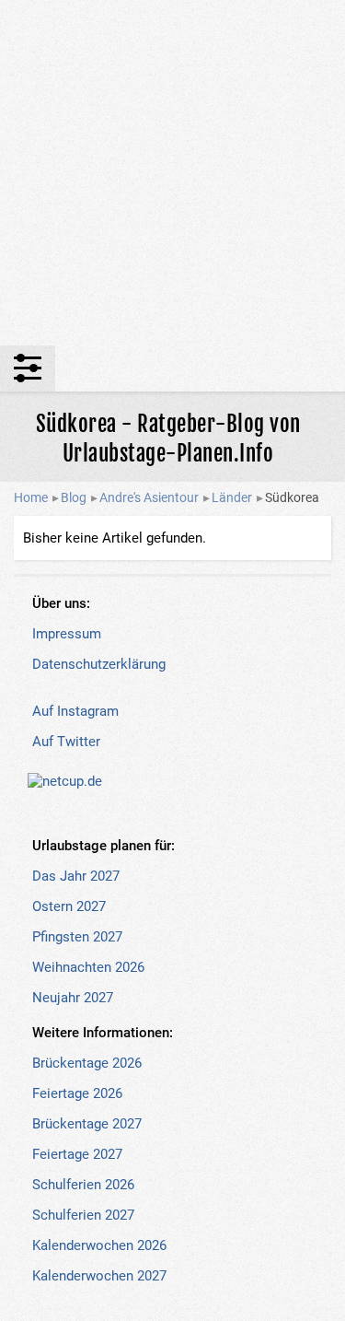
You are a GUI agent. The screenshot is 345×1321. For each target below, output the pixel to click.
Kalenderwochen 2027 (99, 1276)
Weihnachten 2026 (88, 967)
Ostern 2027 (69, 906)
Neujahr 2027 (72, 997)
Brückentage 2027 (87, 1124)
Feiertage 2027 (77, 1154)
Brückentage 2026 (87, 1063)
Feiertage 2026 (77, 1093)
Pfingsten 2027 (77, 937)
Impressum (66, 633)
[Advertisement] (172, 172)
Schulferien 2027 (83, 1215)
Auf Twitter (66, 741)
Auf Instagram (75, 711)
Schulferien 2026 (83, 1184)
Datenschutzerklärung (99, 664)
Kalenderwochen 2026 (99, 1245)
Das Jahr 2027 (76, 876)
